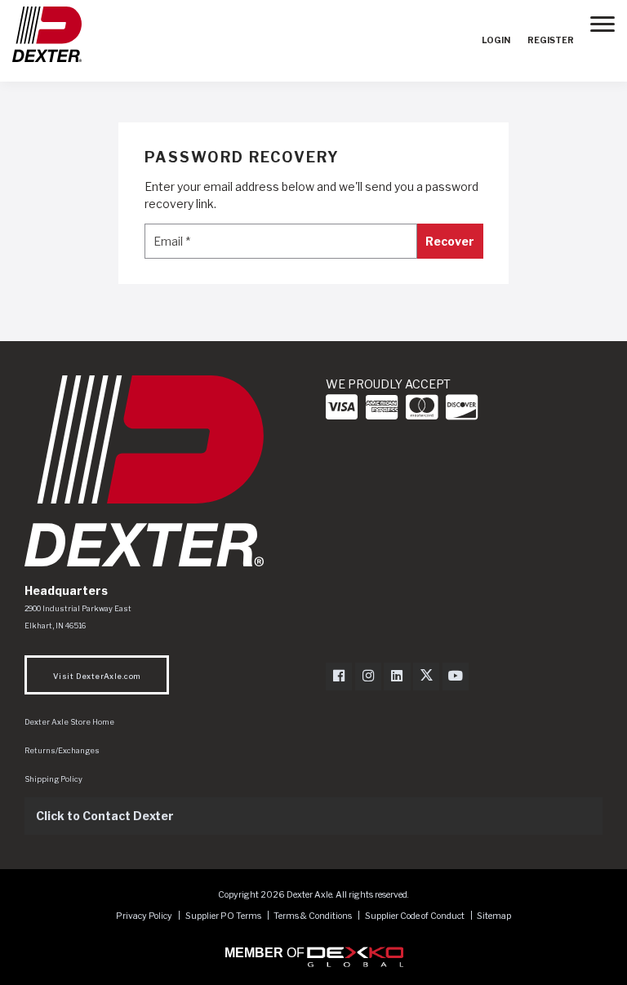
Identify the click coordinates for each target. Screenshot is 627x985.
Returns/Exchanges (62, 750)
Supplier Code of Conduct (415, 916)
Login (496, 40)
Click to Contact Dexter (105, 816)
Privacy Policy (144, 916)
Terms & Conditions (312, 916)
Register (550, 40)
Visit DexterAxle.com (96, 676)
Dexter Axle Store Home (69, 721)
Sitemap (494, 916)
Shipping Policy (53, 778)
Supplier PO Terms (223, 916)
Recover (449, 241)
